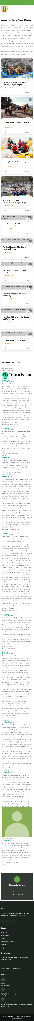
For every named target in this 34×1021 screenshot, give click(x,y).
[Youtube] (15, 921)
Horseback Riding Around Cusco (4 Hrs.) (16, 123)
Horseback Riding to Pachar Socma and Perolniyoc (16, 318)
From (6, 87)
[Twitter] (6, 921)
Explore (27, 92)
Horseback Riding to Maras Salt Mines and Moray (17, 295)
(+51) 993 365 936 (17, 894)
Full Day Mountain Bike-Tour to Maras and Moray (14, 248)
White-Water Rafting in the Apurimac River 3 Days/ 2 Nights (15, 201)
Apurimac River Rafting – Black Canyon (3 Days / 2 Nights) (14, 84)
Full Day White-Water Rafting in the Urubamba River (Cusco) (16, 163)
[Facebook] (2, 921)
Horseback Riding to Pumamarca (15, 340)
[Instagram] (11, 921)
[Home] (4, 8)
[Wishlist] (30, 61)
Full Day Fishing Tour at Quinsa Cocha (14, 271)
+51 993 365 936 (5, 985)
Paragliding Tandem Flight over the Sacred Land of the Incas (16, 225)
